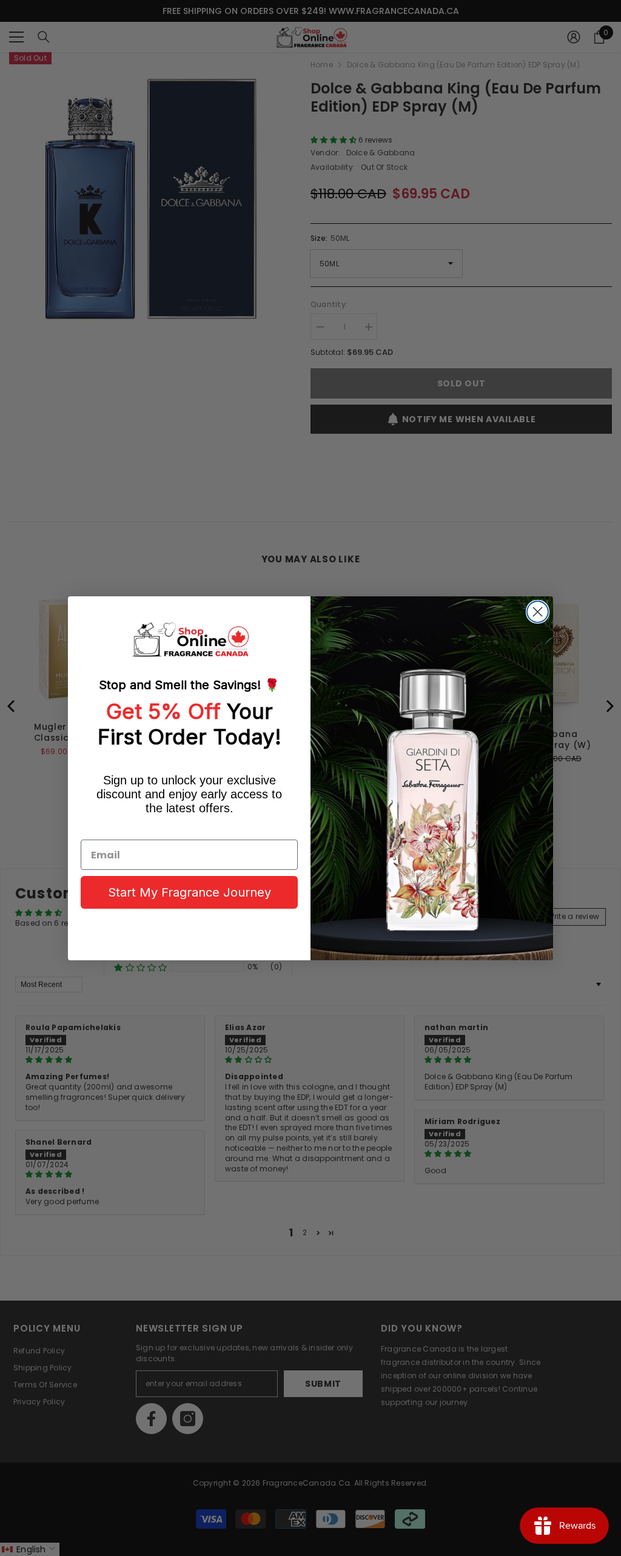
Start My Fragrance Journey (189, 892)
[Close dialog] (537, 611)
